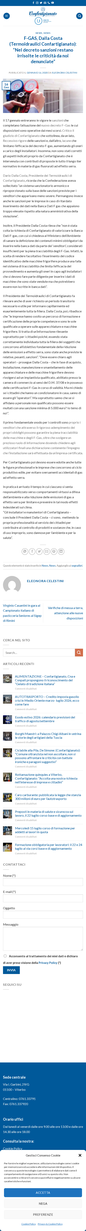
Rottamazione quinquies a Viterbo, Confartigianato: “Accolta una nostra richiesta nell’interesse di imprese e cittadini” (46, 778)
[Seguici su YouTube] (52, 3)
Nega (43, 1203)
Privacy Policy (48, 962)
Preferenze (43, 1214)
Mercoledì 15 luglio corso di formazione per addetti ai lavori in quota (45, 830)
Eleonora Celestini (64, 72)
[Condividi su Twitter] (39, 551)
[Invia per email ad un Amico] (46, 551)
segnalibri (76, 565)
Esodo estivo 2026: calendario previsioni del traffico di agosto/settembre (45, 719)
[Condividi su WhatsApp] (25, 551)
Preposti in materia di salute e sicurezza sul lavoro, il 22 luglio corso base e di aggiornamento (48, 813)
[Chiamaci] (49, 3)
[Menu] (6, 16)
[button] (80, 1155)
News (39, 33)
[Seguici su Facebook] (33, 3)
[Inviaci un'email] (45, 3)
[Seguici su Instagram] (37, 3)
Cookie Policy (28, 1223)
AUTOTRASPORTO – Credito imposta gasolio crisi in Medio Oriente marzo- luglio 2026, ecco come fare (47, 700)
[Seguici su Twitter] (41, 3)
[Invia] (79, 652)
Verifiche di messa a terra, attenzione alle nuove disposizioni (65, 613)
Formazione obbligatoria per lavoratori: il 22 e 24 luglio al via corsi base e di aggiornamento (48, 846)
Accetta (43, 1192)
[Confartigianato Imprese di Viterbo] (43, 16)
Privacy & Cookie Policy (50, 1223)
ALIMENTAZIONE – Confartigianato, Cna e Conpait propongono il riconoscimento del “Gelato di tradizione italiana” (45, 680)
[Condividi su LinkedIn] (61, 551)
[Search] (79, 16)
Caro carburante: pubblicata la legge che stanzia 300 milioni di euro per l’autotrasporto (48, 796)
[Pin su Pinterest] (54, 551)
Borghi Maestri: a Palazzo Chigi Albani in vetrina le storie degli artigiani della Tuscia (48, 735)
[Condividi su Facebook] (32, 551)
